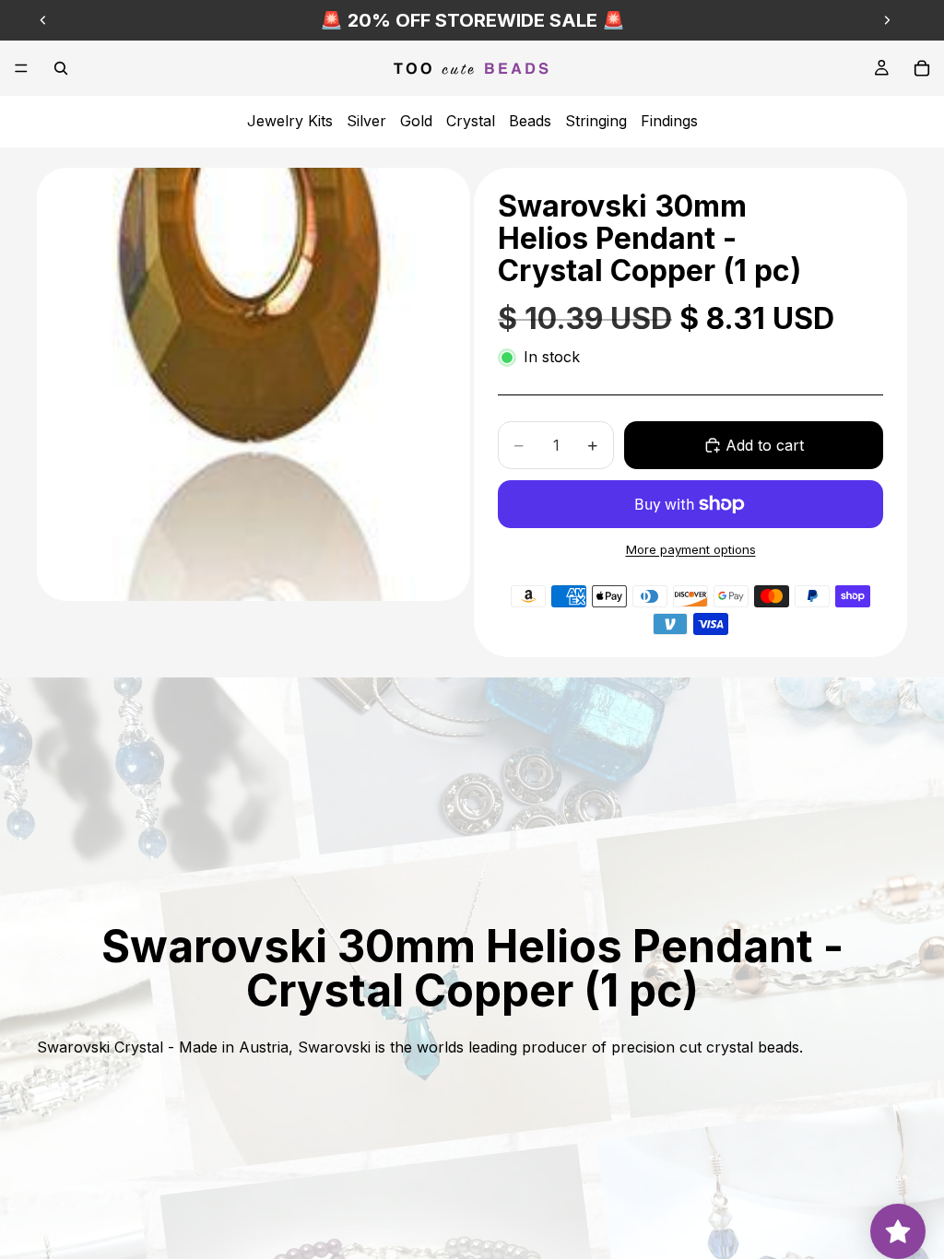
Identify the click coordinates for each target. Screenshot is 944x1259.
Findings (669, 121)
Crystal (470, 121)
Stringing (596, 121)
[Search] (61, 68)
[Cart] (922, 68)
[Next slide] (887, 20)
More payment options (691, 549)
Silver (366, 121)
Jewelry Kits (290, 121)
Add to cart (765, 445)
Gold (416, 121)
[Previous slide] (43, 20)
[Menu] (21, 68)
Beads (530, 121)
